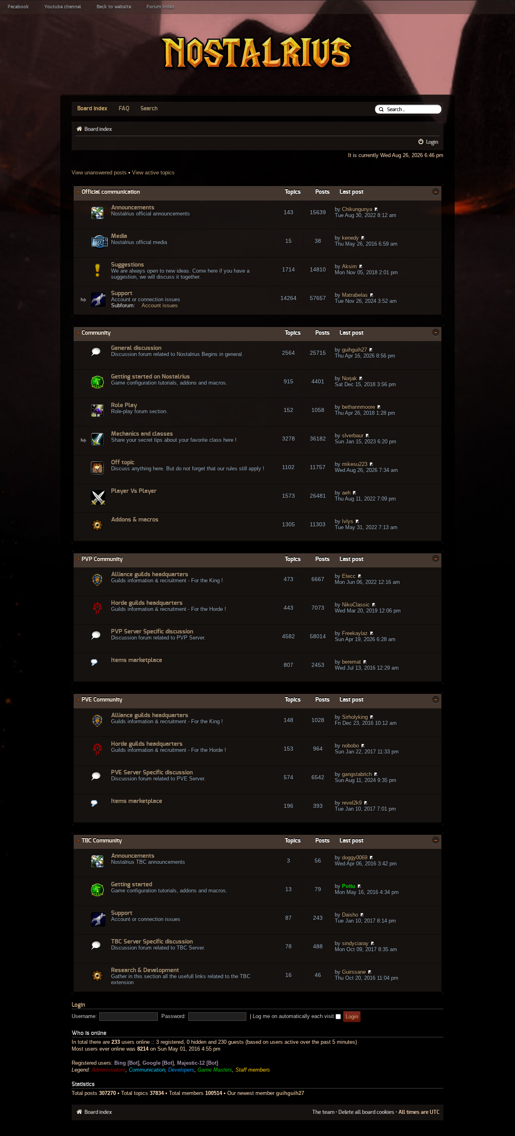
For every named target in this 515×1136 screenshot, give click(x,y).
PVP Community (102, 559)
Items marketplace (136, 660)
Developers (181, 1070)
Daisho (350, 915)
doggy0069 (354, 858)
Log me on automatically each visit (294, 1016)
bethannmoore (358, 407)
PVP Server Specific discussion (152, 632)
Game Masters (215, 1070)
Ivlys (347, 521)
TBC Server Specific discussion (152, 942)
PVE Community (102, 700)
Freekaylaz (355, 633)
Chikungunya (357, 209)
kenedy (350, 238)
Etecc (349, 576)
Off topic (122, 462)
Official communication (111, 192)
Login (432, 142)
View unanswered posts (99, 173)
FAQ (124, 109)
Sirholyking (355, 717)
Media (119, 236)
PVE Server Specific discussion (152, 773)
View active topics (153, 173)
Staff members (252, 1070)
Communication (147, 1070)
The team (323, 1112)
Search (149, 109)
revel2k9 (352, 803)
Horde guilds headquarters (147, 603)
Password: (173, 1016)
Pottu (348, 886)
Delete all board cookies (366, 1112)
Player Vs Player (134, 491)
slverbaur (352, 435)
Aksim (349, 266)
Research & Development (145, 970)
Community (96, 333)
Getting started (131, 884)
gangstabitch (357, 774)
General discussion (136, 348)
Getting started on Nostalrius (150, 377)
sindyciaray (355, 943)
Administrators (109, 1070)
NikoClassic (356, 605)
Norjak (349, 378)
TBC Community (102, 841)
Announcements (132, 208)
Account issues (160, 305)
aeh (346, 493)
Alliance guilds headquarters (149, 574)
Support (121, 293)
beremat (351, 662)
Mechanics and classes (142, 434)
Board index (92, 109)
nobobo (350, 746)
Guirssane (354, 972)
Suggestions (127, 265)
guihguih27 (354, 350)
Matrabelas (355, 295)
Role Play (124, 405)
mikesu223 (354, 464)
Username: (84, 1016)
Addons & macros (135, 520)
